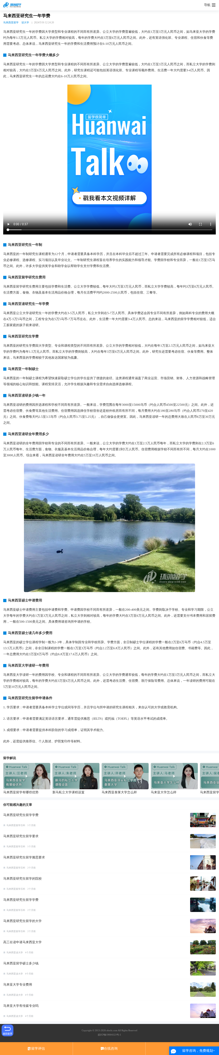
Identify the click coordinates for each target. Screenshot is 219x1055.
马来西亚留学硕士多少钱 (20, 963)
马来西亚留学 (11, 22)
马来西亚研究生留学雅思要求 (24, 857)
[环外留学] (12, 5)
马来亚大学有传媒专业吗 (20, 1005)
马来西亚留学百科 (15, 825)
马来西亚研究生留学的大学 (22, 921)
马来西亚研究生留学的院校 (22, 878)
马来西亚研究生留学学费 (20, 815)
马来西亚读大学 (14, 952)
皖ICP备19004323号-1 (109, 1034)
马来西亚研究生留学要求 (20, 836)
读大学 (25, 22)
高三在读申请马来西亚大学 (22, 942)
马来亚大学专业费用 (17, 984)
